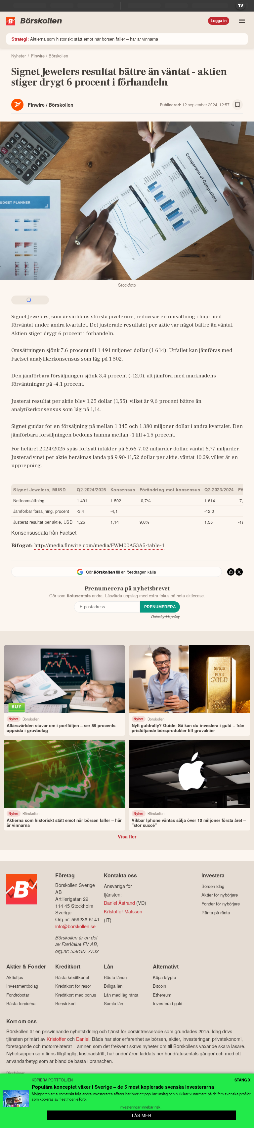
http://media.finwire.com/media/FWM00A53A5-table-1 (99, 545)
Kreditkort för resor (73, 986)
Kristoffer (56, 1038)
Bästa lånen (115, 977)
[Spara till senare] (237, 104)
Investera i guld (167, 1003)
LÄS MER (141, 1115)
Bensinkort (65, 1003)
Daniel (82, 1038)
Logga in (219, 20)
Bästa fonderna (20, 1003)
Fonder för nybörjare (220, 903)
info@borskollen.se (75, 926)
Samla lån (113, 1003)
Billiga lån (113, 986)
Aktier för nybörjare (219, 895)
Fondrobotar (17, 995)
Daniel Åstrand (119, 902)
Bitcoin (159, 986)
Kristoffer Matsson (123, 911)
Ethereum (162, 995)
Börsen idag (212, 886)
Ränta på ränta (215, 912)
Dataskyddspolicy (165, 616)
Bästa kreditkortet (72, 977)
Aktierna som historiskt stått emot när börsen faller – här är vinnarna (85, 39)
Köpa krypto (164, 977)
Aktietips (14, 977)
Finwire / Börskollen (50, 104)
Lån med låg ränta (121, 995)
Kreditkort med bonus (75, 995)
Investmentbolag (22, 986)
